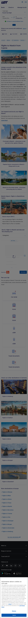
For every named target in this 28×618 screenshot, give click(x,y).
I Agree (14, 615)
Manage (14, 611)
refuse (9, 604)
